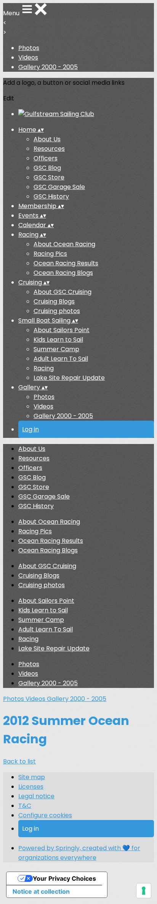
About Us (47, 139)
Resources (49, 148)
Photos (28, 48)
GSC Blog (47, 167)
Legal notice (36, 796)
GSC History (51, 196)
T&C (24, 805)
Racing (44, 368)
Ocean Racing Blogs (63, 272)
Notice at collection (41, 891)
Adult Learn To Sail (61, 358)
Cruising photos (57, 311)
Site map (31, 777)
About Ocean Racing (64, 244)
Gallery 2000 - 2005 (48, 67)
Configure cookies (45, 815)
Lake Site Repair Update (69, 377)
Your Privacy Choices (64, 878)
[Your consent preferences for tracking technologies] (143, 890)
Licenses (30, 786)
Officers (46, 158)
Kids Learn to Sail (58, 339)
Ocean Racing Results (66, 263)
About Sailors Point (62, 330)
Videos (28, 57)
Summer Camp (56, 349)
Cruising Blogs (54, 301)
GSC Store (49, 177)
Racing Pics (50, 253)
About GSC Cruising (62, 291)
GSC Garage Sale (59, 186)
